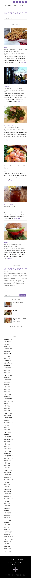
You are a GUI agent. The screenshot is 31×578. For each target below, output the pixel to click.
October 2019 (8, 441)
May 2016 (7, 505)
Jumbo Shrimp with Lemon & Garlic (14, 167)
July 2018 (7, 462)
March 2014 (8, 548)
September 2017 (9, 479)
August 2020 (8, 424)
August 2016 (8, 500)
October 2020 (8, 420)
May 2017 (7, 486)
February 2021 (8, 413)
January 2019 (8, 451)
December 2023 (8, 363)
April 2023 (7, 370)
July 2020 (7, 425)
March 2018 (8, 469)
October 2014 (8, 538)
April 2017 (7, 488)
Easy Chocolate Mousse (18, 302)
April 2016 (7, 507)
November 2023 (8, 365)
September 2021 (9, 401)
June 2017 (7, 484)
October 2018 (8, 457)
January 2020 (8, 436)
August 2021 (8, 403)
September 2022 (9, 381)
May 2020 (7, 429)
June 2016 (7, 503)
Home (5, 5)
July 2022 (7, 384)
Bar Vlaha (15, 310)
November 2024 (8, 351)
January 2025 (8, 350)
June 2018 (7, 463)
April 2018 (7, 467)
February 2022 (8, 393)
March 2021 (8, 412)
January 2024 (8, 362)
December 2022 (8, 375)
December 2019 (8, 438)
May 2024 (7, 355)
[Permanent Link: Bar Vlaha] (8, 314)
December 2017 (8, 474)
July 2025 (7, 344)
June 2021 (7, 406)
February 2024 (8, 360)
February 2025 (8, 348)
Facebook (11, 559)
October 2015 (8, 517)
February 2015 (8, 531)
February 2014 (8, 550)
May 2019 (7, 444)
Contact (21, 5)
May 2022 (7, 388)
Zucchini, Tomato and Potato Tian (19, 319)
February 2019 (8, 450)
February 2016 (8, 510)
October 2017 (8, 477)
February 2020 (8, 434)
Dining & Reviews (8, 86)
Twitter (21, 559)
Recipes (6, 47)
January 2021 (8, 415)
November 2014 (8, 536)
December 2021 (8, 396)
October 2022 (8, 379)
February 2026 (8, 339)
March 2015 (8, 529)
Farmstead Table (9, 207)
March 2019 (8, 448)
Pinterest (16, 564)
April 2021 (7, 410)
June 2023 (7, 369)
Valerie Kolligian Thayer (12, 53)
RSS (11, 562)
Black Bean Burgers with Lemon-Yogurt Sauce (12, 245)
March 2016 (8, 508)
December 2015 (8, 514)
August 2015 (8, 520)
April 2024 (7, 356)
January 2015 (8, 532)
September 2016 (9, 498)
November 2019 (8, 439)
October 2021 (8, 400)
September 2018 (9, 458)
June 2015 (7, 524)
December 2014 (8, 534)
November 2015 (8, 515)
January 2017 (8, 491)
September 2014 (9, 539)
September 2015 (9, 519)
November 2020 (8, 419)
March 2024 (8, 358)
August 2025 (8, 343)
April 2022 (7, 389)
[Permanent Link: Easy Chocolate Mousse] (8, 306)
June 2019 (7, 443)
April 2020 (7, 431)
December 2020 (8, 417)
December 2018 (8, 453)
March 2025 (8, 346)
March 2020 (8, 432)
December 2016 (8, 493)
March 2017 (8, 489)
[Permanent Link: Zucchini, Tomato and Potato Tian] (8, 322)
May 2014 (7, 546)
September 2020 (9, 422)
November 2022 (8, 377)
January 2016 (8, 512)
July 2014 (7, 543)
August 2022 (8, 382)
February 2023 (8, 374)
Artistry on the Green (11, 127)
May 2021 (7, 408)
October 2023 (8, 367)
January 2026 (8, 341)
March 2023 (8, 372)
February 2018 (8, 470)
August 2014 (8, 541)
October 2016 (8, 496)
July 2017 (7, 482)
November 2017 (8, 476)
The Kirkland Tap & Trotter (13, 88)
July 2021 (7, 405)
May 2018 (7, 465)
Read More (23, 62)
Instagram (20, 562)
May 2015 (7, 526)
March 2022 (8, 391)
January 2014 (8, 551)
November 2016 (8, 495)
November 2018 (8, 455)
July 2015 (7, 522)
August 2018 (8, 460)
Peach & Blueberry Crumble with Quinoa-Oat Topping (15, 50)
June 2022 (7, 386)
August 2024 (8, 353)
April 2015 (7, 527)
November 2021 (8, 398)
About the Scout (12, 5)
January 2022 (8, 394)
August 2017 (8, 481)
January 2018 (8, 472)
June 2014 (7, 545)
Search (6, 9)
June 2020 (7, 427)
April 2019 (7, 446)
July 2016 (7, 501)
